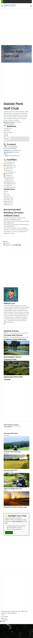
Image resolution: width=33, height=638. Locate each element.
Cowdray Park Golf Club (15, 339)
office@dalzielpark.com (14, 155)
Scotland (20, 48)
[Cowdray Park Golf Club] (16, 337)
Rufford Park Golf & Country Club (15, 507)
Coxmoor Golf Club (10, 470)
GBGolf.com (9, 303)
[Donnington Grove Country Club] (16, 354)
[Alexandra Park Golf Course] (16, 374)
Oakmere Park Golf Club (12, 452)
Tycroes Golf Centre (13, 335)
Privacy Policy (4, 619)
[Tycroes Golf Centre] (16, 333)
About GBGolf (4, 616)
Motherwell (6, 243)
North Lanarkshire (13, 48)
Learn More (9, 532)
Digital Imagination (12, 613)
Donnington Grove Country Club (12, 358)
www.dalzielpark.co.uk (15, 150)
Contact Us (4, 618)
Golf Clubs (6, 48)
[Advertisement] (16, 26)
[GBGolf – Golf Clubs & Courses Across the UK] (10, 5)
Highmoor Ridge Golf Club (13, 489)
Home (2, 614)
